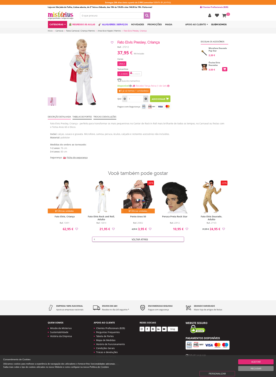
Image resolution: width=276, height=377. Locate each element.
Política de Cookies (99, 367)
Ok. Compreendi (136, 100)
